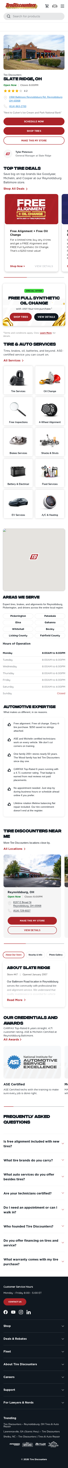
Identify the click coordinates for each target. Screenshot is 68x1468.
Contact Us (14, 1302)
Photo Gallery (56, 955)
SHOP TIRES (34, 131)
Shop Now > (17, 266)
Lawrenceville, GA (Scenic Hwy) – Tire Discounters (31, 1431)
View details (32, 930)
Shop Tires (21, 316)
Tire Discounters (38, 1459)
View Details (44, 266)
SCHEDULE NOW (34, 121)
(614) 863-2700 (17, 106)
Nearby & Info (35, 955)
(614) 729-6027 (22, 910)
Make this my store (32, 920)
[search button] (7, 16)
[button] (54, 6)
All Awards (11, 1039)
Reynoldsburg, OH (21, 892)
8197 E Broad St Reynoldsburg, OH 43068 (27, 904)
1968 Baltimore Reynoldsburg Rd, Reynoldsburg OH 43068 (35, 99)
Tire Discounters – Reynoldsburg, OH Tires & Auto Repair (31, 1425)
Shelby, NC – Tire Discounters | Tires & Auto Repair (31, 1436)
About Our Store (14, 955)
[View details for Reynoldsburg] (32, 871)
